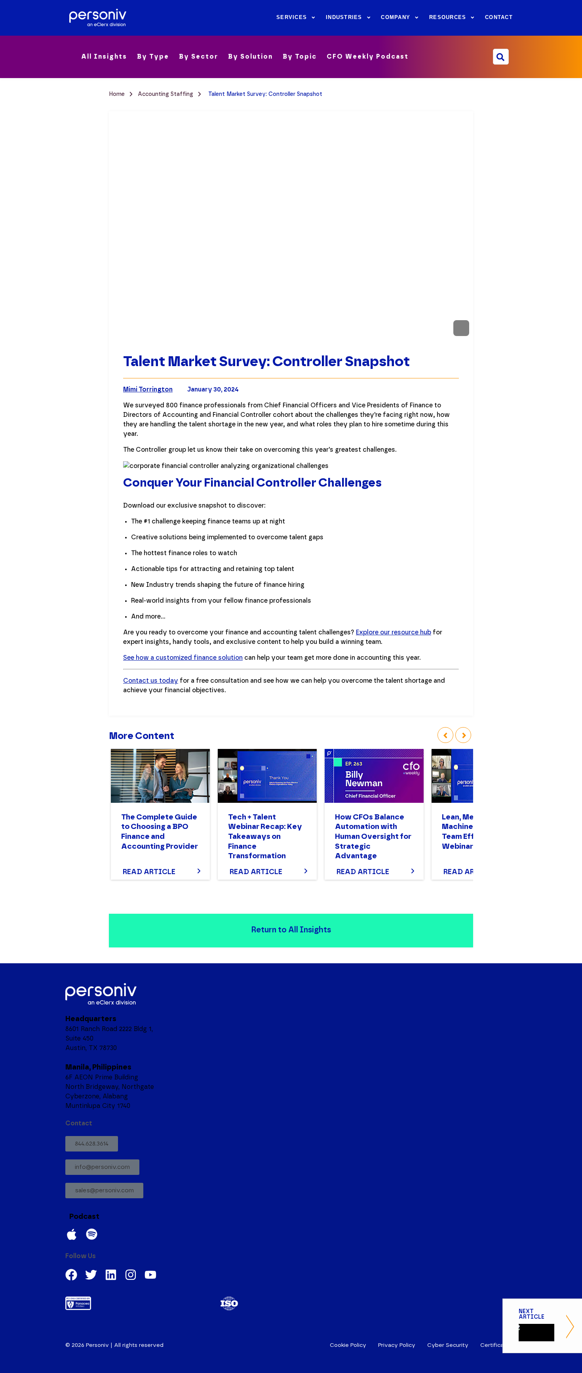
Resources (447, 17)
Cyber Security (447, 1345)
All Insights (104, 56)
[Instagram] (131, 1275)
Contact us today (150, 681)
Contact (499, 17)
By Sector (198, 56)
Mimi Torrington (148, 389)
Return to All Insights (291, 930)
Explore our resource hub (393, 632)
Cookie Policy (348, 1345)
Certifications (498, 1345)
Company (395, 17)
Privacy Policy (396, 1345)
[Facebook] (71, 1275)
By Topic (300, 56)
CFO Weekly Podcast (368, 56)
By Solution (250, 56)
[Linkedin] (111, 1275)
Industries (344, 17)
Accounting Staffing (166, 94)
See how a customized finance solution (183, 658)
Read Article (149, 872)
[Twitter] (91, 1275)
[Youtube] (150, 1275)
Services (291, 17)
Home (117, 94)
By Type (153, 56)
